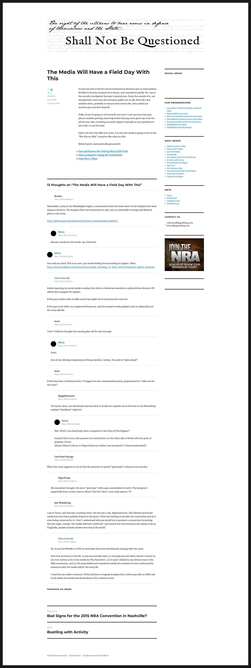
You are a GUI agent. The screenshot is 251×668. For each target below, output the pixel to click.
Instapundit (172, 154)
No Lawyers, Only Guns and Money (181, 157)
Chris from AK (62, 278)
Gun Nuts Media (173, 152)
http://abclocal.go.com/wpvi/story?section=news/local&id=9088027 (82, 221)
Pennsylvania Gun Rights (177, 163)
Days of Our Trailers (175, 149)
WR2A (61, 232)
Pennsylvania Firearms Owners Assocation (184, 119)
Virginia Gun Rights (175, 176)
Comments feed (173, 201)
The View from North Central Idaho (181, 171)
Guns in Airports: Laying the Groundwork (100, 155)
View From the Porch (175, 174)
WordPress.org (173, 204)
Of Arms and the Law (175, 160)
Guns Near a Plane (88, 158)
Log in (169, 195)
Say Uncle (171, 165)
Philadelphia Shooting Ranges (179, 127)
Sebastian (51, 96)
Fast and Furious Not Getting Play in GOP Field (103, 151)
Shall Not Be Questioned (57, 656)
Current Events (53, 103)
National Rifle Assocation (177, 114)
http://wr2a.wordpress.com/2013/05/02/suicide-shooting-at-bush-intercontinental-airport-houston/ (101, 267)
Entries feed (172, 198)
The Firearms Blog (174, 168)
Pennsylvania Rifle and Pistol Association (184, 122)
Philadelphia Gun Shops (177, 125)
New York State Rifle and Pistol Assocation (184, 116)
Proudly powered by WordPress (96, 656)
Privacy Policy (75, 656)
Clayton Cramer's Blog (176, 146)
